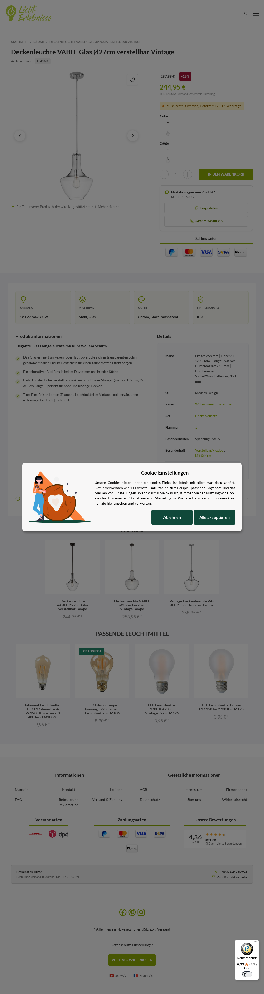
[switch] (247, 974)
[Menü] (256, 943)
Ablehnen (172, 517)
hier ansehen (117, 503)
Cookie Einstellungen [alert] (165, 473)
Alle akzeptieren (214, 517)
